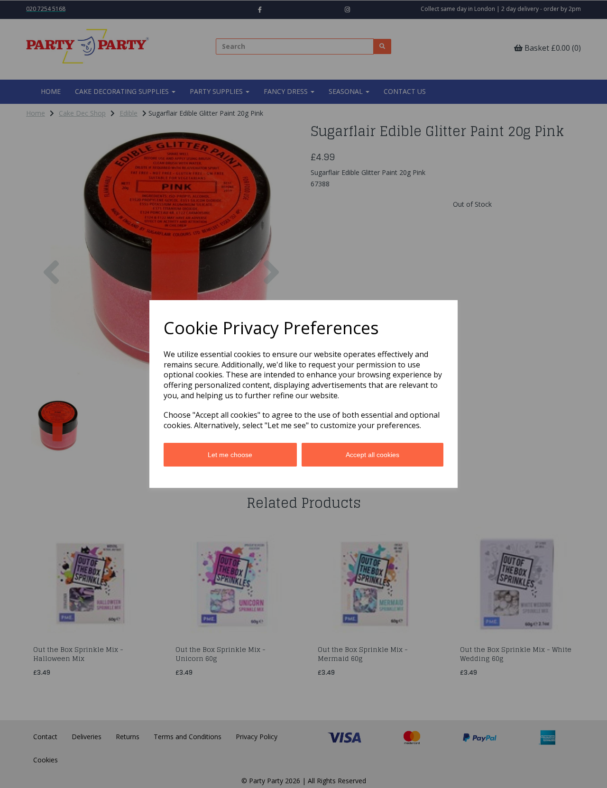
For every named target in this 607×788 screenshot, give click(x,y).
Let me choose (230, 454)
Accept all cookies (372, 454)
